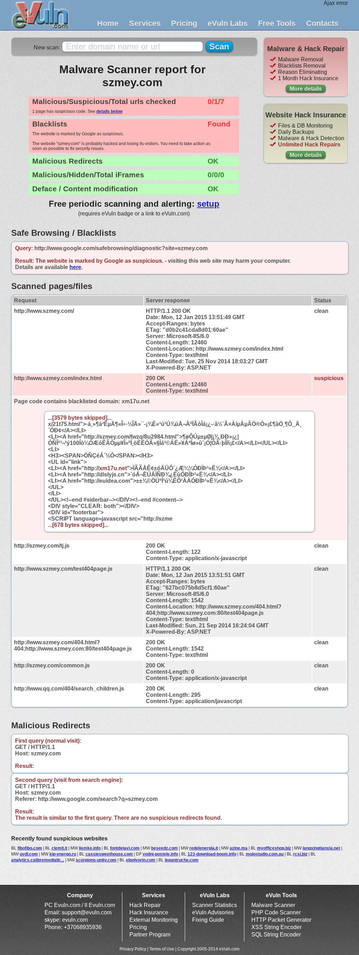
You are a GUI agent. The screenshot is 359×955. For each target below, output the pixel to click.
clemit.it (59, 848)
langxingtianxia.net (321, 848)
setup (208, 203)
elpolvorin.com (140, 860)
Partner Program (149, 934)
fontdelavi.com (125, 848)
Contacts (322, 23)
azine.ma (239, 848)
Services (145, 23)
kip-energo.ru (62, 854)
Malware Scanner (273, 905)
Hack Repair (145, 905)
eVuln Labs (228, 23)
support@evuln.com (86, 912)
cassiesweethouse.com (109, 854)
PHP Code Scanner (276, 912)
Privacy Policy (133, 949)
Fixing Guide (208, 920)
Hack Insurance (148, 912)
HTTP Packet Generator (281, 920)
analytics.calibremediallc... (37, 860)
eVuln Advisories (213, 912)
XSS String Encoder (276, 927)
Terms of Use (161, 949)
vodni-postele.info (160, 854)
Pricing (184, 23)
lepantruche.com (181, 860)
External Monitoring (153, 920)
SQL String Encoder (276, 934)
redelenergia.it (203, 848)
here (75, 267)
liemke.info (90, 848)
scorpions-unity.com (96, 860)
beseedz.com (164, 848)
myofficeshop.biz (274, 848)
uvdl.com (29, 854)
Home (107, 23)
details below (109, 111)
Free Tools (277, 23)
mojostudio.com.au (265, 854)
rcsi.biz (300, 854)
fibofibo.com (30, 848)
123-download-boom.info (212, 854)
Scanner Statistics (214, 905)
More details (306, 89)
